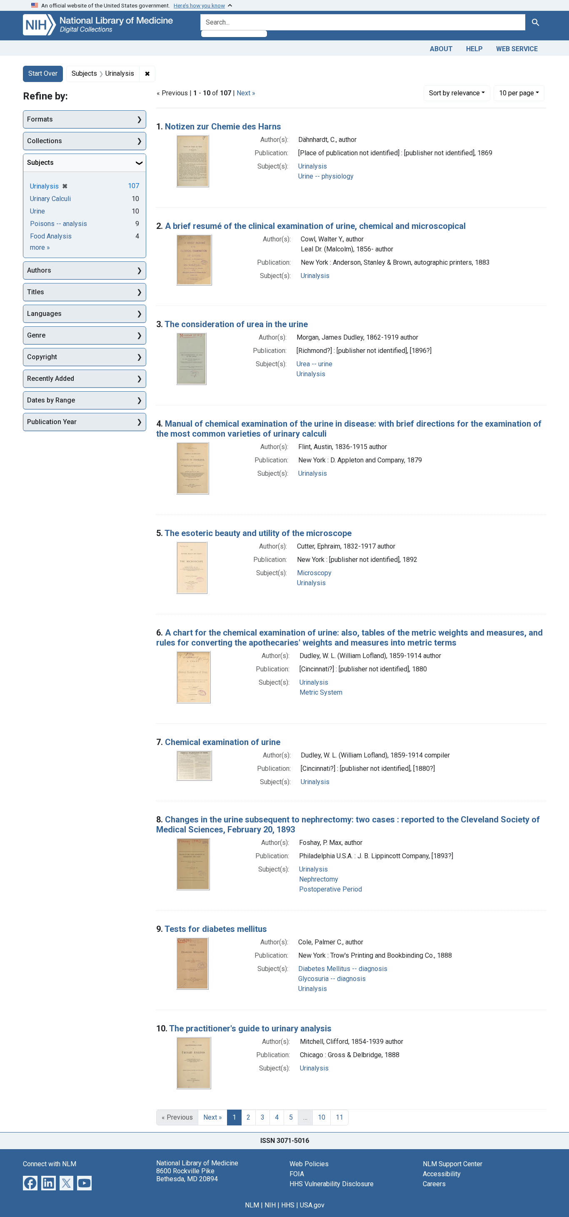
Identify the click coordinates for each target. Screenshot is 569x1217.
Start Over (42, 73)
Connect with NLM (49, 1164)
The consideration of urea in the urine (236, 324)
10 (516, 93)
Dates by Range (51, 400)
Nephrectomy (318, 879)
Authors (39, 270)
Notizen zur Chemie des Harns (223, 127)
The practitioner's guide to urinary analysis (250, 1028)
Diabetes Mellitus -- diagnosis (342, 969)
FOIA (296, 1174)
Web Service (517, 49)
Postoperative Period (330, 889)
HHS (287, 1205)
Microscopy (314, 573)
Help (474, 49)
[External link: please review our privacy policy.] (30, 1182)
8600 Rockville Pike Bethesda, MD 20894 (187, 1175)
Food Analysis (51, 236)
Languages (44, 314)
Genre (36, 335)
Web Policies (309, 1164)
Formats (40, 119)
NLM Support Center (452, 1164)
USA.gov (312, 1205)
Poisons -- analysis (58, 224)
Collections (44, 141)
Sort (454, 93)
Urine (37, 211)
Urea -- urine (314, 364)
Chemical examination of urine (222, 742)
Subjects (40, 162)
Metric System (320, 692)
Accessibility (442, 1174)
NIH (270, 1205)
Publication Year (52, 422)
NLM (252, 1205)
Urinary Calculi (50, 199)
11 (339, 1117)
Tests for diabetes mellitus (216, 929)
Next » (246, 93)
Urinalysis (312, 166)
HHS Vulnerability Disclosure (331, 1184)
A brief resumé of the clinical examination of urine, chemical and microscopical (315, 226)
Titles (35, 292)
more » (40, 247)
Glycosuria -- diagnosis (332, 979)
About (441, 49)
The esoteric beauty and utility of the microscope (258, 533)
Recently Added (50, 378)
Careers (434, 1184)
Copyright (42, 357)
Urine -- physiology (326, 176)
